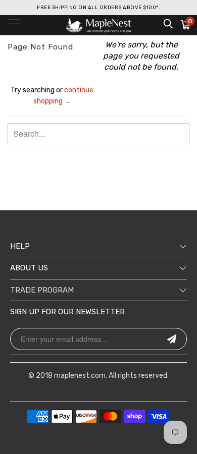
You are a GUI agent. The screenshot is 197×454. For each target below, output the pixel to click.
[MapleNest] (99, 25)
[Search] (167, 23)
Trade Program (42, 290)
